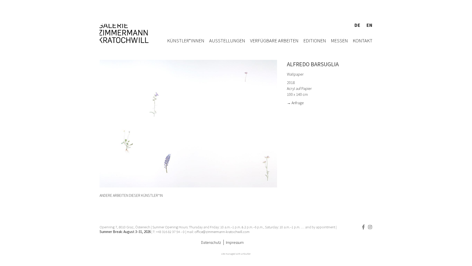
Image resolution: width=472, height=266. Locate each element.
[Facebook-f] (363, 227)
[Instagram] (370, 227)
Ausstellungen (227, 40)
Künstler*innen (185, 40)
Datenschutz (211, 242)
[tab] (131, 195)
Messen (339, 40)
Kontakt (362, 40)
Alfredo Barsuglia (313, 64)
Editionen (314, 40)
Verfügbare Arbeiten (274, 40)
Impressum (235, 242)
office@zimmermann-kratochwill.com (222, 231)
